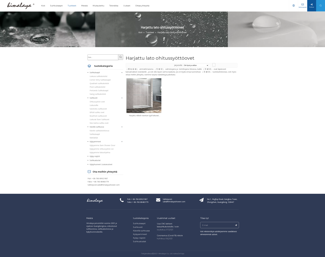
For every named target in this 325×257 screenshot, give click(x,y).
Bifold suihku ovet (97, 112)
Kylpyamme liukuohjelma (100, 152)
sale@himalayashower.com (108, 185)
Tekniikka (113, 5)
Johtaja (181, 253)
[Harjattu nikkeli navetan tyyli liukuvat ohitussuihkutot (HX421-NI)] (143, 95)
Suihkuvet (94, 98)
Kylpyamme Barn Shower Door (102, 145)
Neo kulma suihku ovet (99, 123)
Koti (43, 5)
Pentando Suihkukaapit (99, 90)
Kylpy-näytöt (95, 156)
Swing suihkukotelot (98, 94)
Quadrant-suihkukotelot (99, 83)
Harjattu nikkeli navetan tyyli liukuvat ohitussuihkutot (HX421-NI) (144, 115)
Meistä (84, 5)
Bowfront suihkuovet (98, 116)
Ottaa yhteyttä (142, 5)
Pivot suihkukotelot (97, 87)
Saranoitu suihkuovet (98, 109)
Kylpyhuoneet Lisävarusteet (101, 164)
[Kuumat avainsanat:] (120, 57)
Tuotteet (72, 5)
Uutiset (126, 5)
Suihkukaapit (56, 5)
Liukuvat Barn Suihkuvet (99, 119)
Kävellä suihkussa (97, 127)
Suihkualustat (95, 160)
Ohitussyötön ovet (97, 101)
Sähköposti (303, 7)
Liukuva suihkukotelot (98, 76)
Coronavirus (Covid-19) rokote (170, 235)
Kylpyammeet (95, 141)
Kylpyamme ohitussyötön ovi (101, 149)
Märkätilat (94, 137)
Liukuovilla (94, 105)
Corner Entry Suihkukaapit (100, 80)
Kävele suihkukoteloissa (99, 130)
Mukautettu (98, 5)
